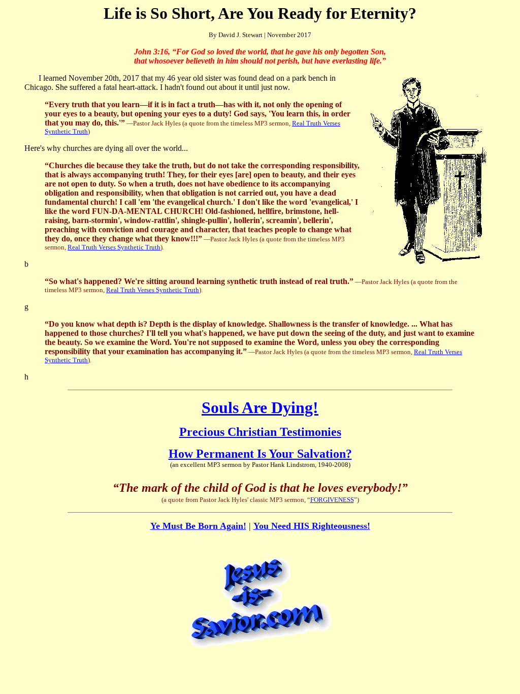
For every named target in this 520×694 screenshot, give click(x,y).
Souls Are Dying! (260, 407)
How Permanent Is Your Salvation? (260, 453)
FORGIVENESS (332, 499)
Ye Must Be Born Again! (198, 526)
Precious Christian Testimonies (260, 431)
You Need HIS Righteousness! (311, 526)
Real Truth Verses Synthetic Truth (114, 247)
